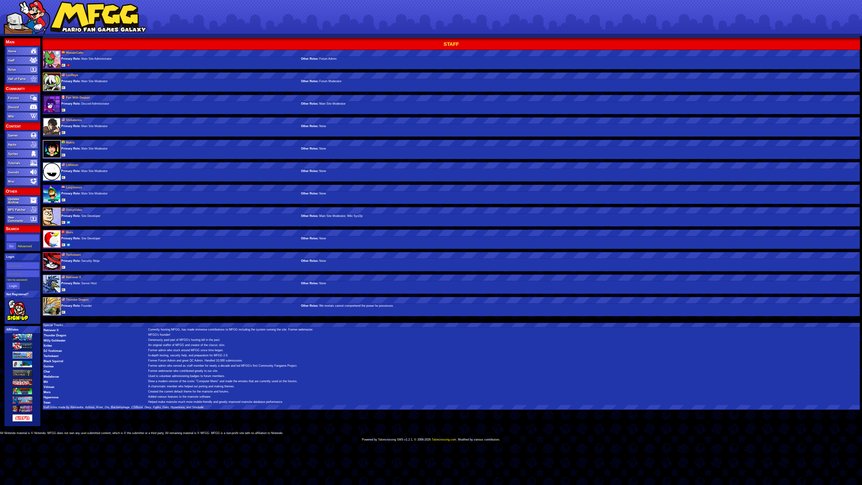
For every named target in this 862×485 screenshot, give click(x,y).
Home (12, 51)
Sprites (13, 154)
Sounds (13, 172)
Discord (13, 107)
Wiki (11, 116)
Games (13, 135)
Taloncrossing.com (444, 439)
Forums (13, 98)
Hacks (12, 144)
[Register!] (18, 320)
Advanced (25, 246)
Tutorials (14, 163)
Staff (11, 60)
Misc (11, 181)
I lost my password (17, 279)
